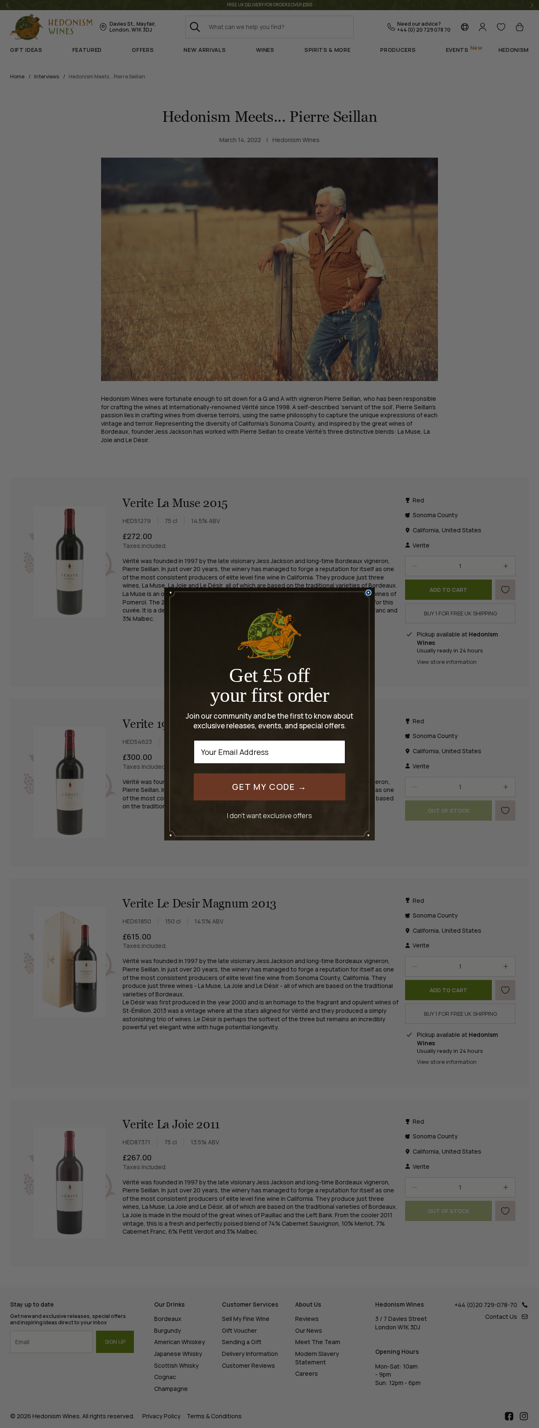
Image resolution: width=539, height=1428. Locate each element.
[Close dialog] (368, 593)
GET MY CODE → (269, 786)
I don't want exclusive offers (269, 815)
